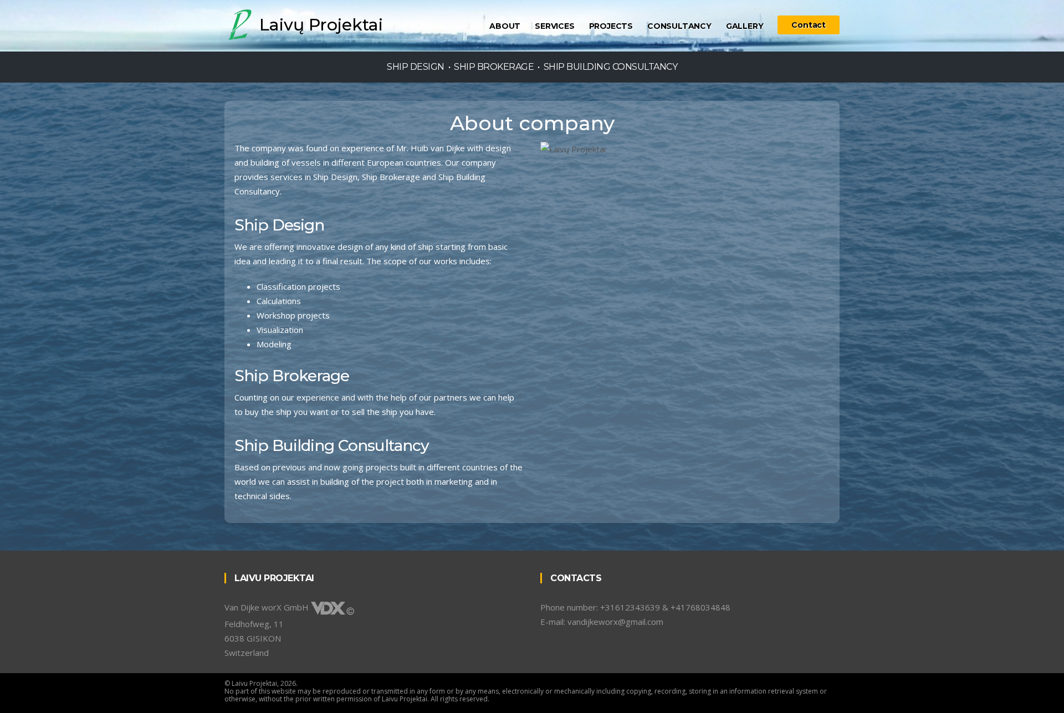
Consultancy (679, 26)
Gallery (745, 26)
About (504, 26)
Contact (808, 25)
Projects (611, 26)
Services (554, 26)
